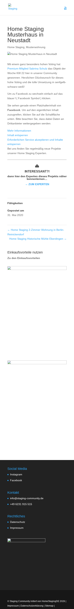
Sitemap (49, 605)
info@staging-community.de (26, 498)
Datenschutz (17, 521)
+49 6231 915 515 (21, 504)
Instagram (16, 474)
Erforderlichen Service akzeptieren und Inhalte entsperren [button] (35, 142)
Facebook (16, 480)
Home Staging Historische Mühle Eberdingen (38, 238)
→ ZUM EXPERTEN (37, 184)
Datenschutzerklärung (31, 605)
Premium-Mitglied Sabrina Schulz (27, 68)
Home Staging (15, 47)
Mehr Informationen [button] (19, 130)
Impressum (17, 527)
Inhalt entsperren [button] (17, 135)
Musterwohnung (35, 47)
